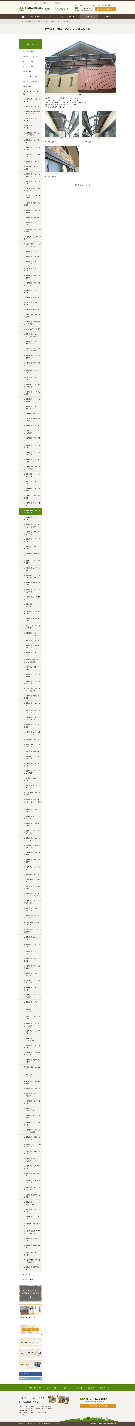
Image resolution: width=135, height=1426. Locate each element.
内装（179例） (27, 87)
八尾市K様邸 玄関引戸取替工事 (32, 1196)
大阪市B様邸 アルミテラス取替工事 (32, 952)
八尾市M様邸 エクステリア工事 (32, 1032)
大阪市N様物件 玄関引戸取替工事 (32, 357)
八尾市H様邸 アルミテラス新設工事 (32, 653)
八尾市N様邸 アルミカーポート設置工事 (32, 134)
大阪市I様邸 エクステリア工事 (32, 238)
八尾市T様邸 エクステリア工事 (32, 378)
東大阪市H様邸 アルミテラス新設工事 (32, 511)
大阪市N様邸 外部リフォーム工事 (32, 675)
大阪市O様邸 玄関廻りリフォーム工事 (32, 1181)
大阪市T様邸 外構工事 (31, 640)
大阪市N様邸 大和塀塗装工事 (32, 141)
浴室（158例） (27, 72)
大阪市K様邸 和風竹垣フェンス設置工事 (32, 323)
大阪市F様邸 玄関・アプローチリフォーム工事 (32, 895)
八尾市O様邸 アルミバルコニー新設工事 (32, 772)
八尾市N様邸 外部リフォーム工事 (32, 612)
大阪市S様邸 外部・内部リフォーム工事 (32, 733)
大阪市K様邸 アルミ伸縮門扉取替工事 (32, 591)
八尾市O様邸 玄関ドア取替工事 (32, 945)
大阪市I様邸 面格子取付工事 (32, 1225)
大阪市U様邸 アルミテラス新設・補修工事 (32, 718)
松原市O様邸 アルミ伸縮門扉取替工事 (32, 981)
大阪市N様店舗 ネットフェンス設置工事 (32, 916)
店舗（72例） (27, 1274)
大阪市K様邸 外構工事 (31, 256)
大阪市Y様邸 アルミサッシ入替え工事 (32, 909)
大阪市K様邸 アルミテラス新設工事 (32, 839)
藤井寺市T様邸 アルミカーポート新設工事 (32, 690)
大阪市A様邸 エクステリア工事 (32, 1218)
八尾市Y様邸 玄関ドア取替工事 (32, 269)
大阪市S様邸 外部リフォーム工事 (32, 569)
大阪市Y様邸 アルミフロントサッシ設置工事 (32, 335)
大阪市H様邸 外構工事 (31, 251)
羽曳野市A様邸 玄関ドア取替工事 (32, 316)
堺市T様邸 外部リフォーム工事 (32, 779)
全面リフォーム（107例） (31, 57)
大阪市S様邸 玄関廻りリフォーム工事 (32, 1025)
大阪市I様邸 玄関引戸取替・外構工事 (32, 386)
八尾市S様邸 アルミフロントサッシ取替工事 (32, 526)
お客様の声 (26, 1342)
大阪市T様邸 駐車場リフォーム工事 (32, 786)
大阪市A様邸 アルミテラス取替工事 (32, 1095)
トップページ (22, 21)
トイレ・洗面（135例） (30, 77)
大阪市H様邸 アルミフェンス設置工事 (32, 262)
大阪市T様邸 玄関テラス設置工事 (32, 887)
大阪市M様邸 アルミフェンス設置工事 (32, 432)
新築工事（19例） (28, 52)
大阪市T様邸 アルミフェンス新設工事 (32, 175)
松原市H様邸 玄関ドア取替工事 (32, 1124)
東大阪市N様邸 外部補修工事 (32, 880)
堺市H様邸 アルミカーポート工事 (32, 197)
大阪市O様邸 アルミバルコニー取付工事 (32, 1039)
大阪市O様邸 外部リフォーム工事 (32, 668)
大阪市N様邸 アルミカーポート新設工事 (32, 342)
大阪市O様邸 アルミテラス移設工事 (32, 1189)
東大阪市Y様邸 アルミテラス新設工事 (32, 745)
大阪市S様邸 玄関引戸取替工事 (32, 697)
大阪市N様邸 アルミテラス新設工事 (32, 284)
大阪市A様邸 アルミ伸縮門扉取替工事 (32, 682)
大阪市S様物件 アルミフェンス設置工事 (32, 468)
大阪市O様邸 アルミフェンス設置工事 (32, 757)
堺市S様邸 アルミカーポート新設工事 (32, 627)
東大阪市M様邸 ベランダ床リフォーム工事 (32, 245)
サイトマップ (55, 1423)
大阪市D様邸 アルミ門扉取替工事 (32, 277)
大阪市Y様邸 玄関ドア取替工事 (32, 182)
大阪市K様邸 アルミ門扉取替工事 (32, 854)
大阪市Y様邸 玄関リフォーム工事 (32, 825)
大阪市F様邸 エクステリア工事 (32, 1239)
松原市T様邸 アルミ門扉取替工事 (32, 967)
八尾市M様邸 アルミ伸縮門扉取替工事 (32, 832)
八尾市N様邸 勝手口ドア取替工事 (32, 861)
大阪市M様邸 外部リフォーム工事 (32, 547)
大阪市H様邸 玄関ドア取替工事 (32, 446)
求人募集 (26, 1364)
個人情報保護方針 (46, 1423)
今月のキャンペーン (30, 1329)
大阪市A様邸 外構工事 (31, 217)
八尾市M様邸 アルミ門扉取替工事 (32, 562)
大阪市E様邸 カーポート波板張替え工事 (32, 1203)
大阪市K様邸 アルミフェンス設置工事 (32, 453)
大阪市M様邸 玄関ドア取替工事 (32, 497)
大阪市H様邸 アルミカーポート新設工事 (32, 407)
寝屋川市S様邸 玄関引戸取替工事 (32, 1082)
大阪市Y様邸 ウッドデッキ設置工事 (32, 189)
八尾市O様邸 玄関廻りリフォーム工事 (32, 846)
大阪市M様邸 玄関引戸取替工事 (32, 1153)
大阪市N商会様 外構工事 (32, 1089)
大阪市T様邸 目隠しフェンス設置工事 (32, 711)
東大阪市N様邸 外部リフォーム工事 (32, 924)
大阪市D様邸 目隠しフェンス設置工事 (32, 1138)
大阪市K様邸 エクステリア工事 (32, 393)
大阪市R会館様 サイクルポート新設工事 (32, 1109)
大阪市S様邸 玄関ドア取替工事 (32, 119)
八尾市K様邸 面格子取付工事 (32, 1246)
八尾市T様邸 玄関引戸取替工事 (32, 303)
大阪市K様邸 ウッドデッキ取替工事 (32, 817)
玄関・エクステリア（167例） (39, 21)
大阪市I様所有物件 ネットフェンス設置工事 (32, 661)
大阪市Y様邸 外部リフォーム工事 (32, 419)
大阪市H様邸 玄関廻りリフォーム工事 (32, 646)
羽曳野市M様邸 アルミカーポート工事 (32, 1068)
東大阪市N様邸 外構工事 (32, 329)
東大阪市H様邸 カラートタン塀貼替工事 (32, 1261)
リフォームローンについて (28, 1353)
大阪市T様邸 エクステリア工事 (32, 127)
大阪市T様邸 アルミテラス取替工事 (32, 504)
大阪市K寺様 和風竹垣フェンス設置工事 (32, 112)
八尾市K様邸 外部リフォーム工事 (32, 583)
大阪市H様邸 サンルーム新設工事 (32, 400)
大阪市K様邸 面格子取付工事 (32, 1268)
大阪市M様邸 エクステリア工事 (32, 156)
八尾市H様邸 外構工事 (31, 162)
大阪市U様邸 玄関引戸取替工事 (32, 1102)
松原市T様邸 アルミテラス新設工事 (32, 364)
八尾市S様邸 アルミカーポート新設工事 (32, 461)
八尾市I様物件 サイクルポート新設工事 (32, 1145)
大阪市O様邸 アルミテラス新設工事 (32, 996)
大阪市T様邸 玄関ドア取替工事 (32, 204)
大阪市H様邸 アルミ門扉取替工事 (32, 211)
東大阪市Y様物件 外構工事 (32, 598)
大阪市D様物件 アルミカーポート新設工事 (32, 1131)
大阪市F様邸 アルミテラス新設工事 (32, 1160)
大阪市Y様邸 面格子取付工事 (32, 1174)
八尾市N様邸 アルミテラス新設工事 (32, 439)
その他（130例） (28, 1279)
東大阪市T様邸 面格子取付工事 (32, 1254)
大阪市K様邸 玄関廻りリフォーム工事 (32, 1003)
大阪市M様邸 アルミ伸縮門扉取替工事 (32, 475)
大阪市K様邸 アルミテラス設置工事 (32, 974)
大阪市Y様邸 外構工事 (31, 106)
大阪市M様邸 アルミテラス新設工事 (32, 1010)
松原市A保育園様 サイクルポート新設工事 (32, 1232)
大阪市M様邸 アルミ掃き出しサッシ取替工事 (32, 349)
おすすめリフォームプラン (31, 1317)
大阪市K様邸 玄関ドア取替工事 (32, 518)
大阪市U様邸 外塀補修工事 (32, 555)
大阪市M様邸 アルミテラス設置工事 (32, 605)
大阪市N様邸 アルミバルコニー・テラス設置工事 (32, 634)
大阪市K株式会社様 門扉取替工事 (32, 1116)
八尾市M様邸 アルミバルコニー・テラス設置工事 (32, 576)
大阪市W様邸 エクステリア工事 (32, 168)
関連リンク (22, 1423)
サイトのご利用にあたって (33, 1423)
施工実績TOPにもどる (80, 185)
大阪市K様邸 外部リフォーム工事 (32, 148)
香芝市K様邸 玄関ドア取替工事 (32, 765)
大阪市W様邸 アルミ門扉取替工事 (32, 231)
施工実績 (29, 21)
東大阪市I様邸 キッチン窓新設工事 (32, 931)
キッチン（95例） (28, 66)
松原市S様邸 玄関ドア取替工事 (32, 989)
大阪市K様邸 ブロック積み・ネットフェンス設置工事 (32, 802)
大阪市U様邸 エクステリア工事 (32, 223)
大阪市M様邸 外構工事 (31, 874)
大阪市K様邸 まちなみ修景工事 (32, 100)
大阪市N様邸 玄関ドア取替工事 (32, 1046)
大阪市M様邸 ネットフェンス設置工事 (32, 868)
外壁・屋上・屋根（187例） (31, 82)
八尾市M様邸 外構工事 (31, 739)
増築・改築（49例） (29, 62)
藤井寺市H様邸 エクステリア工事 (32, 793)
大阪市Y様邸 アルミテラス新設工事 (32, 1075)
